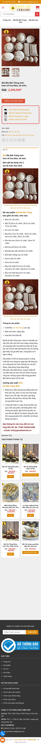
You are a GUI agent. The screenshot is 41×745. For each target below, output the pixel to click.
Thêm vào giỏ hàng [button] (30, 475)
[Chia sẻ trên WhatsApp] (3, 140)
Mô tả (5, 150)
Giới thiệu (6, 672)
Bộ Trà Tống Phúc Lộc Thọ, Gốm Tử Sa (10, 545)
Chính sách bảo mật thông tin (13, 703)
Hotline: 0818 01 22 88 (17, 119)
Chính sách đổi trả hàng (11, 696)
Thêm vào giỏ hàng (13, 101)
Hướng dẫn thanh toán (11, 688)
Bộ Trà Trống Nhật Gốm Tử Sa (30, 467)
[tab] (20, 150)
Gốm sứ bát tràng (28, 135)
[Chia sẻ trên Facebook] (7, 140)
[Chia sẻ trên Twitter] (11, 140)
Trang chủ (7, 20)
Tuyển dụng (7, 676)
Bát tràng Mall (17, 135)
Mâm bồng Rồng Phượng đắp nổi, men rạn (10, 507)
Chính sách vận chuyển (11, 692)
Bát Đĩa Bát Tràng (24, 212)
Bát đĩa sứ (8, 135)
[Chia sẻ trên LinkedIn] (23, 140)
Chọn (10, 476)
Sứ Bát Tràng (18, 328)
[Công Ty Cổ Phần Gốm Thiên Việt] (20, 7)
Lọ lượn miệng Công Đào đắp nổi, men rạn (30, 506)
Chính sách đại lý (9, 699)
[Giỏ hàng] (37, 7)
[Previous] (5, 47)
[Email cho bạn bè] (15, 140)
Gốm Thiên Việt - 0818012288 (25, 739)
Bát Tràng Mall (12, 386)
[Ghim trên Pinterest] (19, 140)
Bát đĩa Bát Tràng (19, 20)
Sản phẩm (7, 665)
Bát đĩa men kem (14, 132)
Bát (4, 155)
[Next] (36, 47)
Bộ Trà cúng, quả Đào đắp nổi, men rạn (30, 545)
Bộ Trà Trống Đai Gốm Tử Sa (10, 467)
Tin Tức (6, 669)
